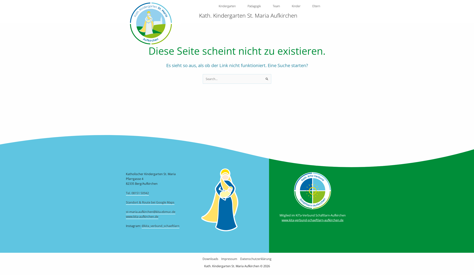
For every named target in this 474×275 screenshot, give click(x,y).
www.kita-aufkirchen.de (142, 217)
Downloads (210, 259)
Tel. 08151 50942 (137, 193)
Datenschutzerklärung (255, 259)
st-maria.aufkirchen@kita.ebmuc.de (150, 212)
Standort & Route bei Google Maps (150, 202)
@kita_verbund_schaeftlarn (160, 226)
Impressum (229, 259)
